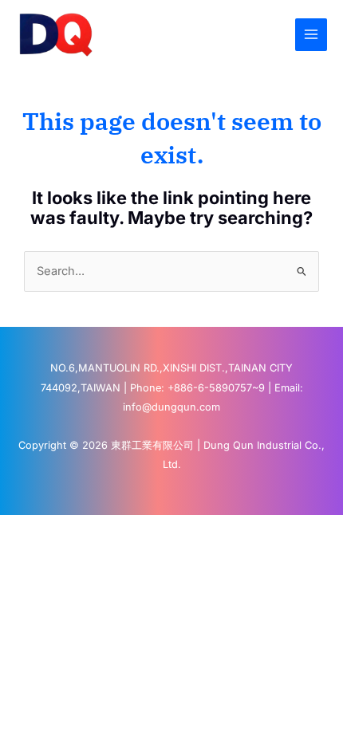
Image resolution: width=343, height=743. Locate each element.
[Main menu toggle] (311, 34)
